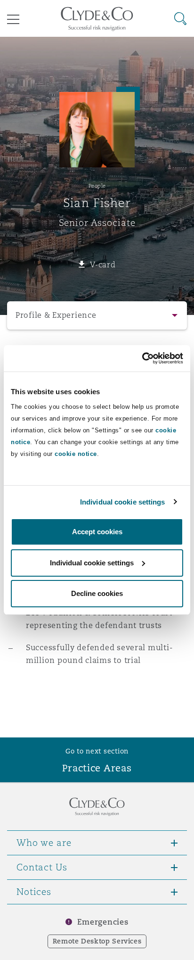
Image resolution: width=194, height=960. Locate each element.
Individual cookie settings (122, 502)
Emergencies (102, 922)
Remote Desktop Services (97, 941)
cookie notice (76, 453)
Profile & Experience (56, 315)
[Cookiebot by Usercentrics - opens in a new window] (142, 358)
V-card (102, 264)
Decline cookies (97, 593)
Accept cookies (97, 532)
